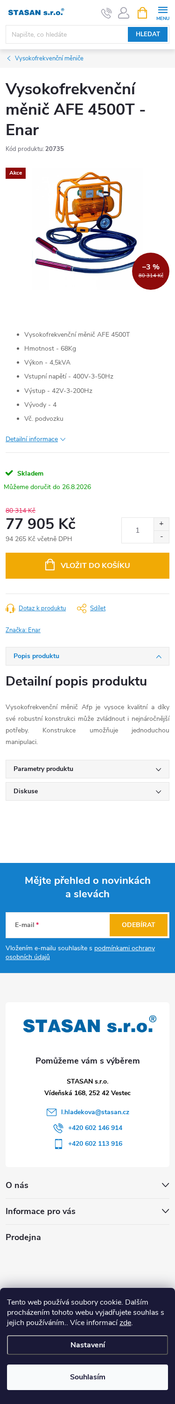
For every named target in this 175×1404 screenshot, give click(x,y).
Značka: (23, 630)
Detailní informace (32, 439)
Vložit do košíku (95, 566)
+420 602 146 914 (95, 1127)
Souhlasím (87, 1377)
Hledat (148, 34)
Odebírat (138, 925)
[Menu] (162, 12)
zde (125, 1323)
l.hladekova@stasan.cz (95, 1112)
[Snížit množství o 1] (161, 536)
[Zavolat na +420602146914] (106, 13)
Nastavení (87, 1345)
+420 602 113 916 (95, 1143)
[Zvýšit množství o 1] (161, 524)
